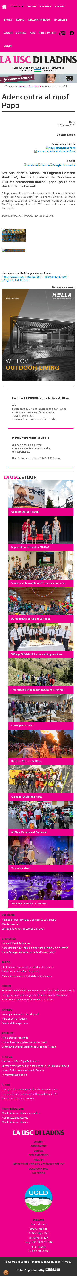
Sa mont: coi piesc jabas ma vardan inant (24, 1042)
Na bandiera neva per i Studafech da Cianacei (27, 975)
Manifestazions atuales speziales (21, 1113)
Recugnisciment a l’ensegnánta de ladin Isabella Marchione (35, 995)
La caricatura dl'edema (14, 1074)
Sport (6, 1084)
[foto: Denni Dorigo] (13, 250)
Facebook (38, 1173)
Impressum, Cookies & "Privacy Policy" (38, 1164)
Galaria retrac (66, 134)
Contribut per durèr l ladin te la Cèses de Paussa (29, 1046)
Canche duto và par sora (15, 1023)
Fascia (6, 962)
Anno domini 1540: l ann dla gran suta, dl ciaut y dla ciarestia (35, 947)
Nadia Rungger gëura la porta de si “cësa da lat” (28, 952)
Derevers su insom (63, 287)
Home (22, 86)
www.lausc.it (50, 70)
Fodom (6, 986)
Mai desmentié (10, 924)
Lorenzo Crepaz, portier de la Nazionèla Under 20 (29, 1093)
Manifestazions (13, 1108)
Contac (38, 1150)
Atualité (33, 86)
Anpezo (7, 1009)
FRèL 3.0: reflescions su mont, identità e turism (28, 966)
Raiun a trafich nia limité (15, 1037)
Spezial (7, 1056)
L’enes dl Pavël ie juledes (16, 943)
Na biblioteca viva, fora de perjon (20, 971)
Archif (38, 1141)
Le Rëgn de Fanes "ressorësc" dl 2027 (23, 928)
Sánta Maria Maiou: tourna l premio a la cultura (27, 999)
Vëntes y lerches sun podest (18, 1098)
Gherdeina (9, 938)
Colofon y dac (38, 1168)
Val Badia (8, 915)
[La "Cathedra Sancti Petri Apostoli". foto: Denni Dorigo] (13, 235)
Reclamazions (38, 1155)
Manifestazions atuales (15, 1117)
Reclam (38, 1159)
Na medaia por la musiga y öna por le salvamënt (29, 919)
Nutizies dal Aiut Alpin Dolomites (20, 1061)
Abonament (38, 1146)
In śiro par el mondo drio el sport (20, 1014)
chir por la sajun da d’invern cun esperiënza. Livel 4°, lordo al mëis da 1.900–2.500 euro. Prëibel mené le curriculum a (36, 455)
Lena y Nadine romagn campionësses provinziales (30, 1089)
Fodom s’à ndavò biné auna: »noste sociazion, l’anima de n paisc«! (38, 990)
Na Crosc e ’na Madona (14, 1018)
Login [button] (8, 45)
